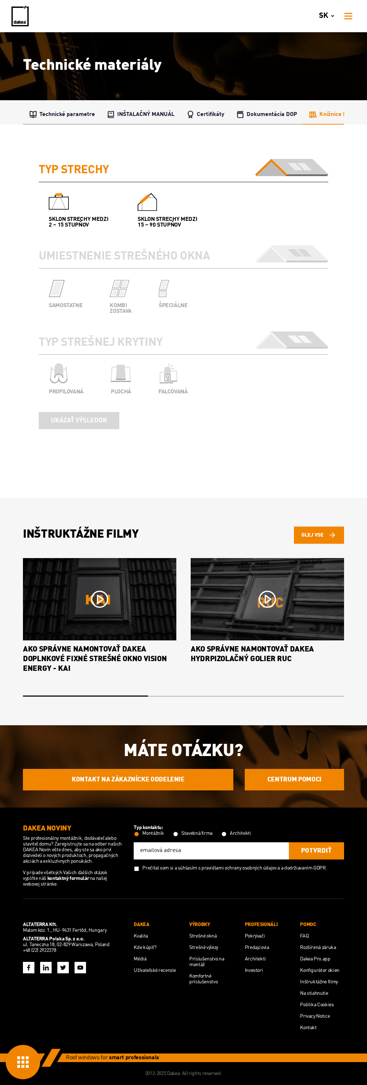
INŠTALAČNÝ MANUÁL (146, 114)
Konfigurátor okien (319, 970)
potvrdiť (316, 851)
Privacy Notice (315, 1016)
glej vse (312, 535)
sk (323, 16)
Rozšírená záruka (318, 947)
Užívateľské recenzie (155, 970)
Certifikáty (210, 114)
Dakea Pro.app (315, 959)
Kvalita (141, 936)
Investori (254, 970)
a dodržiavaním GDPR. (304, 868)
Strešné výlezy (203, 947)
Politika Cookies (317, 1004)
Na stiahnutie (314, 993)
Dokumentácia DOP (272, 114)
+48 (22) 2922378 (39, 950)
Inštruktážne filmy (319, 981)
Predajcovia (257, 947)
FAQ (304, 936)
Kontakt (308, 1027)
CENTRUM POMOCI (294, 779)
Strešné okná (203, 936)
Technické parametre (67, 114)
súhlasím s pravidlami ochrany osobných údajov (227, 868)
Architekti (255, 959)
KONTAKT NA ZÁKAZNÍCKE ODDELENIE (128, 779)
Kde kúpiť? (145, 947)
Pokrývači (255, 936)
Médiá (140, 959)
